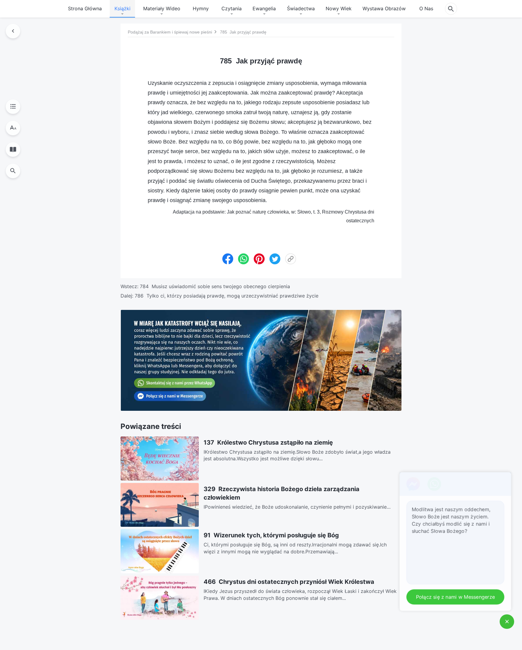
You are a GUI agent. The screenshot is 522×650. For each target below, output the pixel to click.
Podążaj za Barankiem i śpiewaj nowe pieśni (170, 31)
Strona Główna (85, 8)
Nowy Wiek (339, 8)
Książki (122, 8)
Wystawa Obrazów (384, 8)
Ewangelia (264, 8)
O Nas (426, 8)
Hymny (201, 8)
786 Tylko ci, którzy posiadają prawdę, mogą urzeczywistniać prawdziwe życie (226, 296)
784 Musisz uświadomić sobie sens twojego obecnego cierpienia (215, 286)
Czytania (231, 8)
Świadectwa (301, 8)
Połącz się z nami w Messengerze (456, 597)
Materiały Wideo (161, 8)
